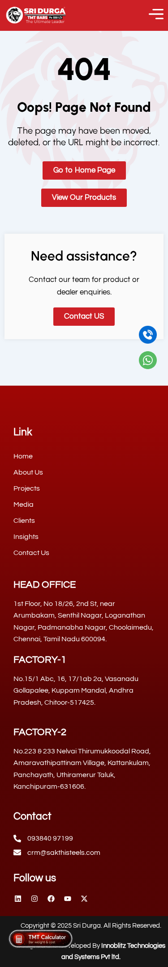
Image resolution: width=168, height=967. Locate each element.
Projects (26, 488)
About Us (28, 472)
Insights (26, 536)
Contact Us (31, 552)
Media (23, 504)
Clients (24, 520)
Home (23, 456)
